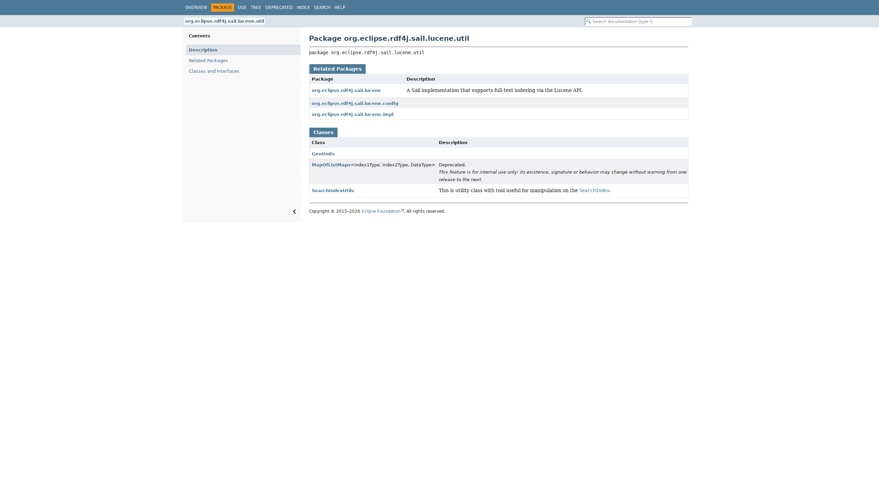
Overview (196, 7)
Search (322, 7)
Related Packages (208, 60)
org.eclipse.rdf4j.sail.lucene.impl (352, 114)
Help (339, 7)
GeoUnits (323, 153)
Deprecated (279, 7)
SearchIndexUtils (333, 190)
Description (203, 49)
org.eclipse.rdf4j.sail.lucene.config (355, 103)
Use (242, 7)
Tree (256, 7)
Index (303, 7)
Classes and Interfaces (214, 71)
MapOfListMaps (331, 164)
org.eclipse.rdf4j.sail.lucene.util (224, 21)
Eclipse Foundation (381, 211)
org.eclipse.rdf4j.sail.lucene (346, 90)
